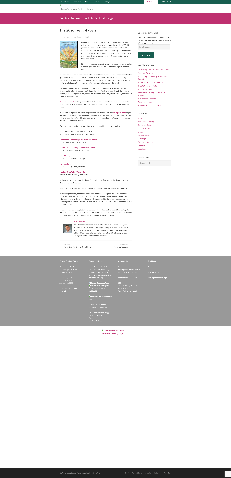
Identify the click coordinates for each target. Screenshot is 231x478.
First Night (167, 473)
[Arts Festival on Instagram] (99, 286)
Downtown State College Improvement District (79, 139)
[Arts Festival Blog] (101, 299)
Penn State (142, 145)
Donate (150, 267)
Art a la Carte (66, 164)
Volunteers (142, 149)
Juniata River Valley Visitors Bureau (75, 172)
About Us (148, 473)
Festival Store (153, 272)
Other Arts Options (145, 142)
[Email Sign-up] (139, 1)
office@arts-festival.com (128, 269)
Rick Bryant (79, 221)
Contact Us (157, 473)
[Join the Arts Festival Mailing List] (101, 291)
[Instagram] (133, 1)
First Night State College (157, 277)
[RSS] (136, 1)
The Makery (65, 156)
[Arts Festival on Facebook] (99, 283)
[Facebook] (130, 1)
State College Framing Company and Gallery (78, 148)
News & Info (124, 473)
